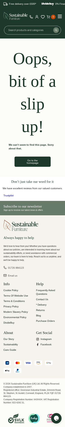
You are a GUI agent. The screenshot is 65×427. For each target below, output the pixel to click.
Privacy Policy (11, 306)
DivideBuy (8, 322)
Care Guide (9, 349)
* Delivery (41, 304)
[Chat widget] (56, 418)
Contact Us (42, 299)
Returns (40, 310)
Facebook (46, 344)
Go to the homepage (32, 161)
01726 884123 (16, 267)
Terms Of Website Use (15, 295)
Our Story (8, 339)
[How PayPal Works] (17, 371)
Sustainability (10, 344)
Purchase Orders (45, 321)
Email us (12, 275)
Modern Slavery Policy (15, 311)
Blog (38, 315)
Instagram (46, 339)
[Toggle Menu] (60, 16)
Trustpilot (8, 195)
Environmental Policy (14, 317)
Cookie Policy (10, 290)
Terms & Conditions (14, 301)
